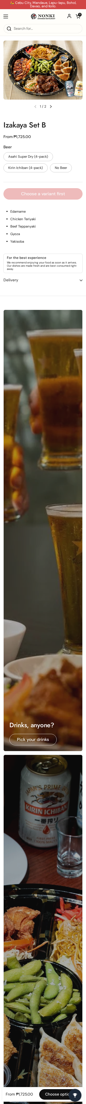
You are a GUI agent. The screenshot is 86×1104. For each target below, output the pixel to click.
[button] (78, 16)
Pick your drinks (33, 739)
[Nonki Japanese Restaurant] (43, 16)
